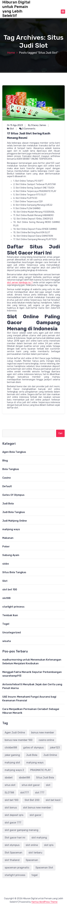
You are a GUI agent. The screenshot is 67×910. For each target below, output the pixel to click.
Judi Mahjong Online (14, 520)
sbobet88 (24, 777)
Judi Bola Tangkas (13, 512)
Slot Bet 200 (32, 800)
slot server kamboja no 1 (19, 282)
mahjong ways (11, 529)
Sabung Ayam (10, 555)
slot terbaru (35, 852)
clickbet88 (11, 747)
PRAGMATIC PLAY (40, 770)
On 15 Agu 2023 (15, 125)
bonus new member (42, 732)
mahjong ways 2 (14, 770)
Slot (12, 128)
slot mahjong (39, 837)
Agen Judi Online (15, 732)
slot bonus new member (37, 807)
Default (7, 486)
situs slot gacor (31, 785)
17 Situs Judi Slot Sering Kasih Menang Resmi (28, 136)
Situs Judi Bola (45, 777)
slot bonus (11, 807)
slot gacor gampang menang (21, 830)
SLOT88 (9, 792)
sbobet (9, 777)
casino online (46, 740)
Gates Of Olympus (13, 494)
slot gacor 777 (13, 822)
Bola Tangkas (10, 469)
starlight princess (13, 606)
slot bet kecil (53, 800)
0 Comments (28, 128)
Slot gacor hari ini (15, 837)
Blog (5, 460)
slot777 (24, 792)
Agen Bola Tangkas (14, 451)
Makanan (7, 537)
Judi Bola (8, 503)
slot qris (48, 845)
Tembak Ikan (10, 615)
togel (34, 875)
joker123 (55, 747)
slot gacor (35, 815)
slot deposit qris (14, 815)
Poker (6, 546)
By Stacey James (37, 125)
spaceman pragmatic (17, 867)
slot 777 (39, 792)
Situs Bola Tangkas (14, 572)
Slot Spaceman (13, 852)
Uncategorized (11, 632)
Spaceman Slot (44, 867)
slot (48, 785)
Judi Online (50, 755)
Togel (5, 623)
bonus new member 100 (18, 740)
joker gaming (12, 755)
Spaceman (32, 860)
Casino (6, 477)
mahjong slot (12, 762)
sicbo (5, 563)
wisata (6, 641)
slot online (32, 845)
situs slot (10, 785)
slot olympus (12, 845)
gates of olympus (33, 747)
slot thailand (12, 860)
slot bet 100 (9, 589)
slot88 (6, 598)
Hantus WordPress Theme (44, 902)
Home (11, 52)
